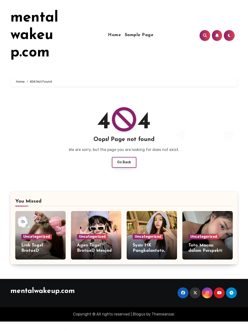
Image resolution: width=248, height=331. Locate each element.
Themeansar (163, 314)
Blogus (139, 314)
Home (114, 35)
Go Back (124, 162)
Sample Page (139, 35)
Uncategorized (36, 237)
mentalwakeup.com (34, 35)
